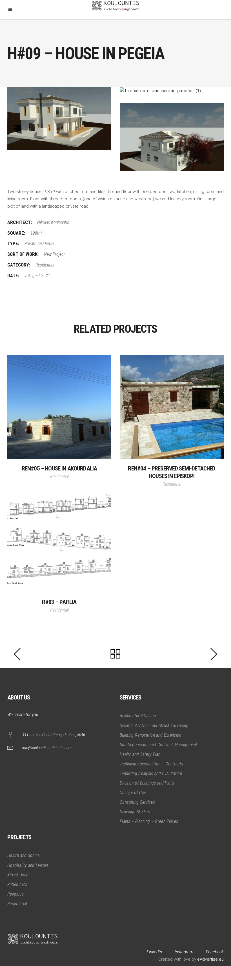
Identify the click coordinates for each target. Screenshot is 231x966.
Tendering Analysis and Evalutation (151, 773)
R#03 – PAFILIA (59, 602)
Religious (15, 894)
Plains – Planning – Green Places (149, 821)
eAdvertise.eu (210, 959)
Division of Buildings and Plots (147, 783)
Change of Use (133, 792)
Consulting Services (137, 802)
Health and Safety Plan (140, 754)
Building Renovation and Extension (150, 735)
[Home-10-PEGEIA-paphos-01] (172, 137)
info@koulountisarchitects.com (47, 747)
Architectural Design (138, 715)
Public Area (17, 884)
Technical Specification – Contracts (151, 764)
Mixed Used (17, 875)
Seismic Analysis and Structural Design (154, 725)
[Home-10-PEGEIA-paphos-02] (59, 118)
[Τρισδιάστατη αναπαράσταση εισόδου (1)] (172, 91)
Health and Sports (23, 855)
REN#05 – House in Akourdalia (59, 468)
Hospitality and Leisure (27, 865)
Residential (44, 265)
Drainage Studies (135, 811)
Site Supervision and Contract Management (158, 744)
